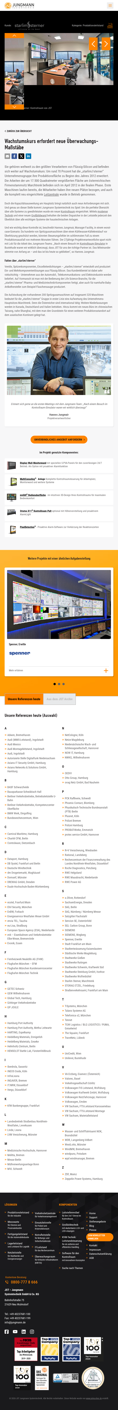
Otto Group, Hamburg (76, 777)
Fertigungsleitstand (18, 1236)
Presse (92, 1229)
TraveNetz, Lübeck (75, 1037)
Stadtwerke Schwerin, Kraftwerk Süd (84, 967)
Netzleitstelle (16, 1255)
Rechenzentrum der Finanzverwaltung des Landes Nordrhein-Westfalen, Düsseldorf (87, 861)
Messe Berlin (14, 1159)
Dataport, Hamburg (17, 859)
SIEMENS (70, 930)
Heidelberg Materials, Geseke (23, 1041)
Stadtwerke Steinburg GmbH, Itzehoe (84, 971)
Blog (91, 1225)
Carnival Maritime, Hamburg (22, 833)
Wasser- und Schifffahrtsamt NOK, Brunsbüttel (83, 1133)
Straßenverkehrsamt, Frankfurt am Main (86, 990)
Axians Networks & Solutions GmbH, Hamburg (27, 769)
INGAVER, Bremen (17, 1080)
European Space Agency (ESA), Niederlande (30, 930)
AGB (91, 1257)
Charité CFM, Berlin (17, 838)
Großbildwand (39, 215)
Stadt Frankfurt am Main (78, 944)
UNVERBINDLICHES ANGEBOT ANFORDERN (58, 439)
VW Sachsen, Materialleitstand (81, 1115)
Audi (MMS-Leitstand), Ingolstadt (25, 739)
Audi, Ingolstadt (16, 753)
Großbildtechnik (73, 1227)
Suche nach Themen (72, 1268)
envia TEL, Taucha (17, 920)
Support (93, 1217)
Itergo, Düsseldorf (17, 1089)
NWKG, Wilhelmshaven (77, 757)
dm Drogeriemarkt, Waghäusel (23, 872)
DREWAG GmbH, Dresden (21, 882)
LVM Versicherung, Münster (22, 1134)
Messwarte (15, 1224)
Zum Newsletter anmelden (96, 1237)
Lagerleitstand (18, 1245)
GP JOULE (13, 1007)
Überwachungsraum (46, 1259)
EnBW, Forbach (15, 911)
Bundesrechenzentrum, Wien (22, 818)
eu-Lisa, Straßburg (17, 925)
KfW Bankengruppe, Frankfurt (23, 1105)
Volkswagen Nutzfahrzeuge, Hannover (85, 1097)
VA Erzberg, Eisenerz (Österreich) (82, 1074)
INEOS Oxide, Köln (17, 1071)
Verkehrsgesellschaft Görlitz (80, 1083)
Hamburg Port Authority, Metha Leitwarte (29, 1027)
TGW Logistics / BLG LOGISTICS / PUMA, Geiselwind (87, 1026)
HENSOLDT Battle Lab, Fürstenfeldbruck (29, 1050)
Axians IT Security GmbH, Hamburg (26, 762)
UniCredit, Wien (73, 1053)
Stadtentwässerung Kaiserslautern (83, 948)
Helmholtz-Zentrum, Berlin (21, 1046)
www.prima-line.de (94, 1398)
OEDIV (68, 773)
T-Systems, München (76, 1006)
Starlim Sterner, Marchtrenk (79, 981)
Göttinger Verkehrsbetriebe (21, 1002)
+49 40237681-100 (20, 1314)
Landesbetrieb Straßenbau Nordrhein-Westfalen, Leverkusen (27, 1123)
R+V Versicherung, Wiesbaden (81, 850)
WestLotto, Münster (75, 1144)
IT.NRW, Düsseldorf (17, 1085)
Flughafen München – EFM (22, 963)
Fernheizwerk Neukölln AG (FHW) (25, 959)
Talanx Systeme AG (75, 1010)
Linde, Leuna (14, 1130)
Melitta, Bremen (15, 1155)
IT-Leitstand (45, 1249)
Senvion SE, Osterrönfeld (78, 920)
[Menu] (110, 5)
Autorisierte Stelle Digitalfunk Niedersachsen (31, 758)
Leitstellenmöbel (71, 1215)
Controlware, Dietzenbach (21, 843)
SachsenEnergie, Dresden (78, 902)
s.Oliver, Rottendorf (75, 897)
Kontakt (93, 1245)
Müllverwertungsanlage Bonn (23, 1164)
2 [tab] (59, 684)
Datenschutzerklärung (100, 1253)
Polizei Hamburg (74, 825)
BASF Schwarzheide (18, 787)
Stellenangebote (97, 1221)
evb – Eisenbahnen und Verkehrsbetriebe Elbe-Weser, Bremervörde (29, 936)
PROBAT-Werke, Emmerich (79, 829)
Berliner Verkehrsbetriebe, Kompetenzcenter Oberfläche (30, 806)
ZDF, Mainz (71, 1174)
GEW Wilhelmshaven (18, 993)
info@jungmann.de (15, 1322)
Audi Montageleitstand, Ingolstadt (25, 749)
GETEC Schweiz (15, 988)
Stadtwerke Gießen (75, 957)
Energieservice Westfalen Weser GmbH (28, 916)
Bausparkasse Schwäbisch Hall (24, 791)
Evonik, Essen (14, 943)
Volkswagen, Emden (76, 1101)
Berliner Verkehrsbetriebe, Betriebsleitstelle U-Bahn (31, 798)
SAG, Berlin (71, 907)
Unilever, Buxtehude (75, 1058)
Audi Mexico (14, 744)
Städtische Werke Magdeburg (80, 953)
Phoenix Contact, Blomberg (79, 803)
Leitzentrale (51, 194)
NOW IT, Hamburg (74, 752)
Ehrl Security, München (19, 907)
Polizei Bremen (73, 820)
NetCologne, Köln (74, 735)
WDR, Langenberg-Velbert (78, 1140)
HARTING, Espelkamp (19, 1032)
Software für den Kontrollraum (73, 1256)
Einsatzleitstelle (43, 1225)
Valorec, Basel (72, 1078)
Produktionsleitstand (18, 1214)
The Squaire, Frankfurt (77, 1033)
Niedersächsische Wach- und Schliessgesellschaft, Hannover (82, 746)
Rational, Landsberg (76, 855)
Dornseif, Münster (17, 877)
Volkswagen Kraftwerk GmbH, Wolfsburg (87, 1092)
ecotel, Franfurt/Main (18, 902)
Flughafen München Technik (22, 973)
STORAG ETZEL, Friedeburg (79, 985)
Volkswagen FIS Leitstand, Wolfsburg (85, 1088)
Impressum (95, 1249)
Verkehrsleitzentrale (46, 1215)
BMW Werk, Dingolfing (19, 813)
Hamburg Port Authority (20, 1023)
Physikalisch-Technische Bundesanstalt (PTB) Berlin (86, 809)
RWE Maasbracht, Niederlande (81, 877)
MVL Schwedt (14, 1168)
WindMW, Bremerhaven (77, 1149)
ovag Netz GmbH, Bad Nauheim (82, 782)
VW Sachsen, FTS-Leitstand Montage (85, 1111)
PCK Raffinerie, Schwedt (78, 798)
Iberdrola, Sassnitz (17, 1066)
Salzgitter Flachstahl (76, 916)
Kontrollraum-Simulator (92, 243)
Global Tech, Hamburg (19, 998)
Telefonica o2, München (78, 1015)
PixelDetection (27, 527)
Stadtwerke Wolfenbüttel (78, 976)
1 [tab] (54, 684)
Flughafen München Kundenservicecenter (29, 968)
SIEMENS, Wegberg (75, 934)
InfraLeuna (13, 1076)
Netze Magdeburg (74, 739)
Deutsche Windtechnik (19, 868)
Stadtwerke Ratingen (76, 962)
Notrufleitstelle (43, 1237)
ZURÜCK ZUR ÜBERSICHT (19, 131)
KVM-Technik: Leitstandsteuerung (72, 1242)
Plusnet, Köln (72, 816)
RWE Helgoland (73, 872)
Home (92, 1213)
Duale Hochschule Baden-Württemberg (28, 886)
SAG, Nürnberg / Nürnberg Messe (83, 911)
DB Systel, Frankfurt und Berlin (23, 863)
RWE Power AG (73, 882)
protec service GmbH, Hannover (82, 834)
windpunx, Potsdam (76, 1153)
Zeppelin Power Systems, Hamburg (84, 1178)
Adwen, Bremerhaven (18, 735)
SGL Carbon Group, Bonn (78, 925)
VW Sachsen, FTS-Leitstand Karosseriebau (88, 1106)
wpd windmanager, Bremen (79, 1158)
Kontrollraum (68, 211)
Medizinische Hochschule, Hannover (27, 1150)
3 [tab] (63, 684)
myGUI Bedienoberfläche (33, 495)
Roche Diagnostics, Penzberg (80, 868)
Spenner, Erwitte (73, 939)
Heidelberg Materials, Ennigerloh (24, 1037)
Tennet (68, 1020)
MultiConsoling (27, 479)
